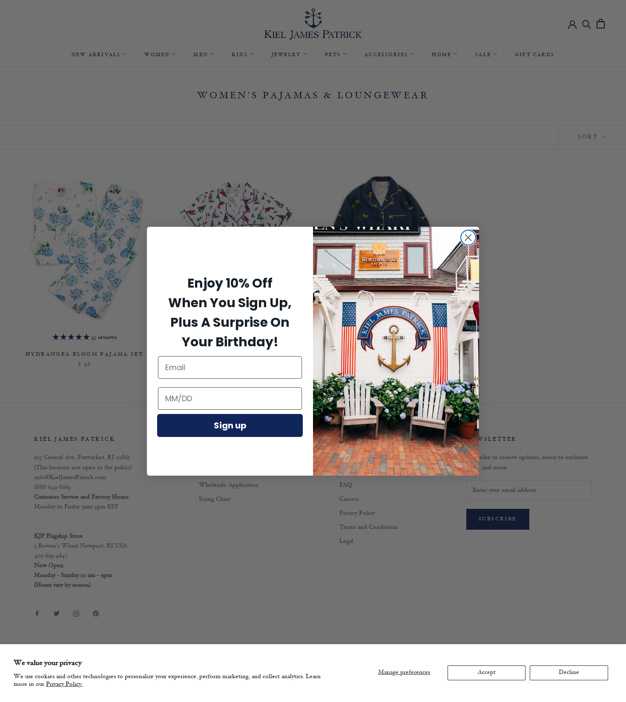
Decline (569, 672)
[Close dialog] (468, 237)
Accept (487, 672)
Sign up (230, 425)
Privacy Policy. (64, 684)
